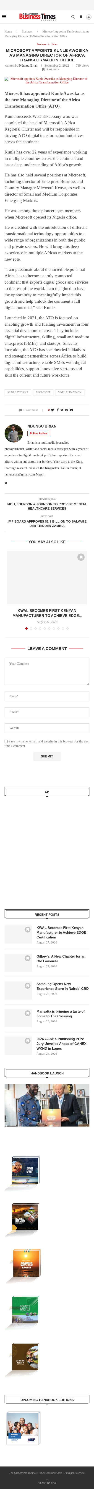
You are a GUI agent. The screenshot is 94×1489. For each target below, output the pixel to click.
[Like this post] (52, 410)
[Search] (73, 16)
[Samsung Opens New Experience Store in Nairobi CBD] (18, 990)
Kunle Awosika (18, 392)
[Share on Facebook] (58, 410)
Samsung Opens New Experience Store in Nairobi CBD (63, 986)
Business (27, 31)
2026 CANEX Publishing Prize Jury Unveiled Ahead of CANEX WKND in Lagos (61, 1043)
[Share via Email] (71, 410)
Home (8, 31)
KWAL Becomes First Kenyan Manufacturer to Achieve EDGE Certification (61, 932)
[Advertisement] (47, 850)
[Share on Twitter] (61, 410)
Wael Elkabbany (69, 392)
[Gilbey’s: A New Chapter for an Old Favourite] (18, 963)
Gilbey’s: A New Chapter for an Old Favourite (61, 958)
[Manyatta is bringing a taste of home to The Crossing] (18, 1018)
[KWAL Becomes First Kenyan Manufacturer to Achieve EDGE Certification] (47, 577)
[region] (47, 1110)
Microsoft (43, 392)
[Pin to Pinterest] (66, 410)
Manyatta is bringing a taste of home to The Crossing (61, 1013)
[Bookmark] (81, 17)
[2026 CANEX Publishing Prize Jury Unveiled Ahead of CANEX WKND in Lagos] (18, 1045)
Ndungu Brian (28, 65)
